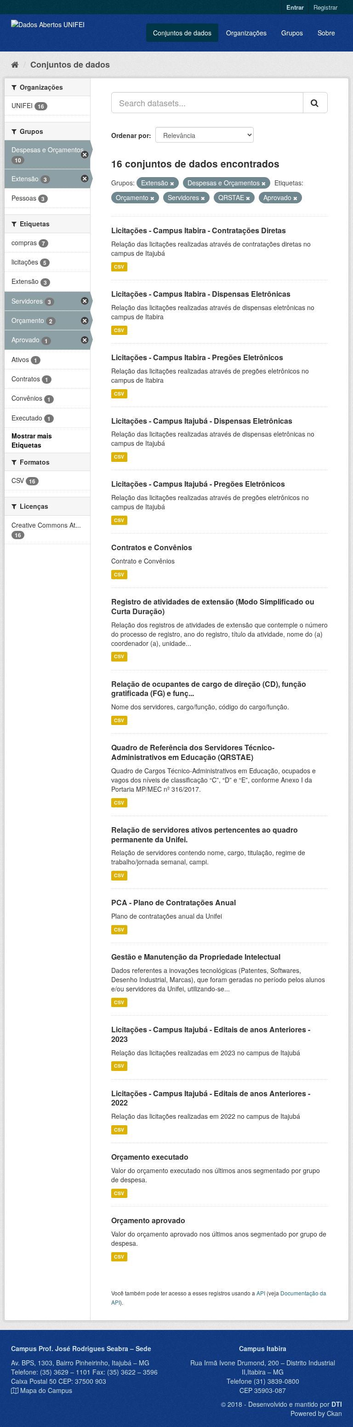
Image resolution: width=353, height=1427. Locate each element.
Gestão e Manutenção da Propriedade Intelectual (195, 956)
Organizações (246, 32)
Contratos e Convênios (151, 547)
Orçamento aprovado (148, 1220)
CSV (119, 266)
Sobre (326, 32)
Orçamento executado (149, 1156)
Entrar (295, 7)
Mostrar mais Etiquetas (31, 440)
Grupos (292, 32)
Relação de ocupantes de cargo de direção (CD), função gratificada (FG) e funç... (208, 689)
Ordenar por (130, 135)
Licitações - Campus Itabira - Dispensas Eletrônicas (200, 293)
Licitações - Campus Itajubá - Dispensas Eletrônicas (201, 420)
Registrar (325, 7)
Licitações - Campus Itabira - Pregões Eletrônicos (197, 357)
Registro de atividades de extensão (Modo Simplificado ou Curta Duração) (212, 606)
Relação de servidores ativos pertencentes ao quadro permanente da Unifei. (204, 834)
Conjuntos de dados (182, 32)
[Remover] (172, 183)
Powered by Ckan (316, 1413)
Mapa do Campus (46, 1390)
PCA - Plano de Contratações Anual (173, 902)
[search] (315, 102)
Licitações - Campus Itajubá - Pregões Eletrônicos (198, 483)
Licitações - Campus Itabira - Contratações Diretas (198, 230)
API (260, 1293)
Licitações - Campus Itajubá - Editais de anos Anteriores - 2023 (210, 1034)
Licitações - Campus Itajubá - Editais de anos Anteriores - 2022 (210, 1098)
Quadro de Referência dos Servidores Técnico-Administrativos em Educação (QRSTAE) (192, 752)
